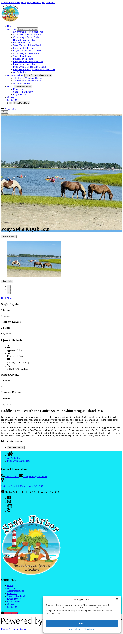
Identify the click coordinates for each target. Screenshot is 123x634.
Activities (11, 590)
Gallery (10, 97)
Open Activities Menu (27, 29)
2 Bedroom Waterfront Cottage (27, 80)
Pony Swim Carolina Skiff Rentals (29, 67)
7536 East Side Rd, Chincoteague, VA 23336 (22, 488)
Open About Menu (23, 86)
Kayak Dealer (19, 94)
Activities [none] (11, 29)
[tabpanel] (61, 259)
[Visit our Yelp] (8, 513)
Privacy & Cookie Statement (14, 631)
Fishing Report (14, 604)
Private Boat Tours (22, 42)
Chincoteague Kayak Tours (26, 53)
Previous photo (8, 237)
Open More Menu (21, 103)
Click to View (17, 450)
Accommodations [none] (15, 75)
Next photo (7, 283)
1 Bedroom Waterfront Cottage (27, 78)
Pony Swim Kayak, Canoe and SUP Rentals (34, 69)
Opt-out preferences (75, 629)
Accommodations (21, 83)
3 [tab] (8, 295)
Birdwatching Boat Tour (24, 40)
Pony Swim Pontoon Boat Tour (28, 61)
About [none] (10, 86)
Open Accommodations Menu (38, 75)
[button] (117, 599)
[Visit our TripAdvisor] (10, 509)
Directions (18, 89)
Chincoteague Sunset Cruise (26, 37)
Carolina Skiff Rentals (23, 48)
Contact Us (12, 100)
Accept (82, 623)
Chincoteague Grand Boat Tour (28, 32)
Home (10, 26)
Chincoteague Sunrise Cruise (27, 34)
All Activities (19, 72)
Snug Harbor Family (23, 92)
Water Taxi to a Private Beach (27, 45)
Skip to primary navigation (13, 2)
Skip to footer (48, 2)
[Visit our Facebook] (9, 501)
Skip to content (34, 2)
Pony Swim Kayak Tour (24, 64)
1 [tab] (8, 289)
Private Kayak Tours (23, 58)
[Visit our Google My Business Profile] (9, 505)
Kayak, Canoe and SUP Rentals (28, 50)
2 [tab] (8, 292)
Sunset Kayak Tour (22, 56)
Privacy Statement (90, 629)
